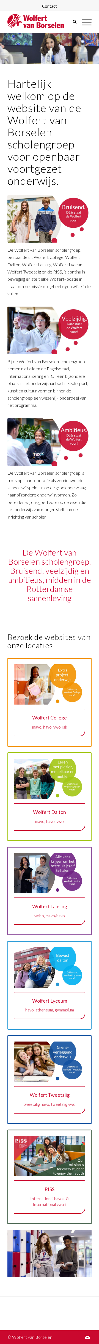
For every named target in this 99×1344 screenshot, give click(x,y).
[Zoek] (71, 22)
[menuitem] (49, 6)
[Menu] (84, 22)
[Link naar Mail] (87, 1337)
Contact (49, 6)
